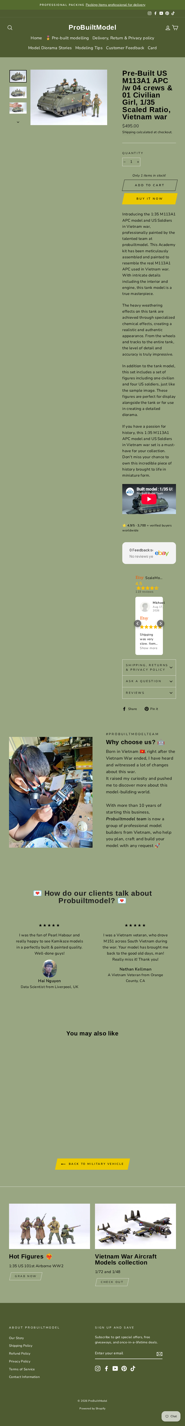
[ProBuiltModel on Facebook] (106, 1368)
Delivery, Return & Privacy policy (123, 38)
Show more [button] (148, 648)
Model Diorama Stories (50, 48)
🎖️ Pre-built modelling (67, 38)
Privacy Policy (19, 1361)
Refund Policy (19, 1353)
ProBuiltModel (92, 27)
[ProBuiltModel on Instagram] (97, 1368)
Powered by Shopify (92, 1408)
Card (152, 48)
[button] (137, 623)
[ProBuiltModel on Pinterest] (124, 1368)
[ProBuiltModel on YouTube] (115, 1368)
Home (36, 38)
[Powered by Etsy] (144, 618)
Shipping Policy (20, 1345)
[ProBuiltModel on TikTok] (133, 1368)
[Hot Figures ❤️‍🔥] (49, 1226)
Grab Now (26, 1276)
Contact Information (24, 1377)
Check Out (112, 1282)
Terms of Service (22, 1369)
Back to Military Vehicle (95, 1164)
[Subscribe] (159, 1354)
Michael (159, 602)
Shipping (128, 132)
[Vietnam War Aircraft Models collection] (135, 1226)
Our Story (16, 1338)
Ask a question (144, 681)
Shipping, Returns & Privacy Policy (147, 667)
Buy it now (149, 199)
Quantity (133, 153)
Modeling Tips (89, 48)
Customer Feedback (125, 48)
